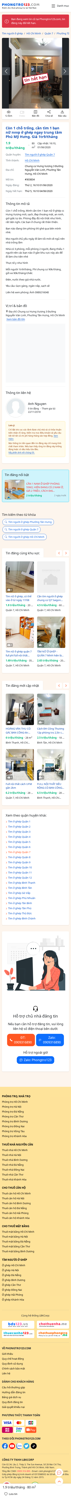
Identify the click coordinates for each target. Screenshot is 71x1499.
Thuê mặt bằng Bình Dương (18, 1251)
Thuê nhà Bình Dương (15, 1160)
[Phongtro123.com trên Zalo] (19, 1448)
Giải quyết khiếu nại (13, 1407)
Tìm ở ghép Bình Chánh (22, 918)
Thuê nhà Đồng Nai (13, 1169)
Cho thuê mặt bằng (15, 1226)
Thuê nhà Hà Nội (11, 1155)
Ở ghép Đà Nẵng (11, 1275)
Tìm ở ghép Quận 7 (19, 852)
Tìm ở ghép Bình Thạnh (21, 882)
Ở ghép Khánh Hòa (13, 1299)
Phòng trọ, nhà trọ (16, 1096)
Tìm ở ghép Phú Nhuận (21, 898)
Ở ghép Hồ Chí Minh (13, 1265)
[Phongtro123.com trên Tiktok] (34, 1448)
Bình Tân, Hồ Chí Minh (49, 742)
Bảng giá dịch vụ (11, 1397)
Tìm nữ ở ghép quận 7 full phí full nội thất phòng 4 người (19, 653)
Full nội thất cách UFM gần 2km (19, 786)
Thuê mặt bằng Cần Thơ (16, 1246)
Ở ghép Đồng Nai (12, 1290)
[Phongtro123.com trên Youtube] (12, 1448)
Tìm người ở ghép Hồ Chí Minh (26, 537)
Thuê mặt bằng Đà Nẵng (16, 1241)
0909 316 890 (23, 1471)
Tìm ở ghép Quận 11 (20, 872)
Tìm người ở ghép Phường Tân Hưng (30, 522)
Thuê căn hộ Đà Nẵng (14, 1208)
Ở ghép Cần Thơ (11, 1285)
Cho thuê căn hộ (14, 1187)
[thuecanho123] (18, 1334)
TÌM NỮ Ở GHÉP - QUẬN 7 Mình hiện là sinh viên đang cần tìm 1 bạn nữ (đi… (50, 653)
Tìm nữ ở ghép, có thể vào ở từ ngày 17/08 (18, 598)
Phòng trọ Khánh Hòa (14, 1136)
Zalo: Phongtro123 (37, 1060)
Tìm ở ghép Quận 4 (19, 837)
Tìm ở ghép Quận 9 (19, 862)
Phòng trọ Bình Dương (15, 1121)
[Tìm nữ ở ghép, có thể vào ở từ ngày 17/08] (20, 577)
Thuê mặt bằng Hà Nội (15, 1236)
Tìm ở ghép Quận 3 (19, 831)
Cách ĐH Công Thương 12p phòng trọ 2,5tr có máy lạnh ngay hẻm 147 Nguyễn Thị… (51, 730)
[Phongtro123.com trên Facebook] (5, 1448)
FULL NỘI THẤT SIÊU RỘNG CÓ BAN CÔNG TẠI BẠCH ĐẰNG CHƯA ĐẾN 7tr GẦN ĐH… (50, 786)
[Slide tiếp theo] (63, 71)
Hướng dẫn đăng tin (13, 1392)
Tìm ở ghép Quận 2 (19, 826)
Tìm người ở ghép (14, 1259)
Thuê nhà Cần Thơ (12, 1174)
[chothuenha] (53, 1325)
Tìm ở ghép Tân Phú (19, 908)
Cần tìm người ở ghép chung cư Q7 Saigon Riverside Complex (50, 598)
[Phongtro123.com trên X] (26, 1448)
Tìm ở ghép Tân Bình (20, 903)
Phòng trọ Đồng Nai (13, 1126)
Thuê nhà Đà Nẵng (13, 1164)
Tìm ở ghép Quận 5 (19, 842)
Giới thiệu (7, 1354)
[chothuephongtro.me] (53, 1334)
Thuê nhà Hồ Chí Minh (15, 1150)
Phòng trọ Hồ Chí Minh (15, 1101)
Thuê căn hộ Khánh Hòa (16, 1218)
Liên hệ (6, 1373)
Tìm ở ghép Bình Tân (20, 888)
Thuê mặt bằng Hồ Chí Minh (18, 1231)
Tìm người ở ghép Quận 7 (40, 154)
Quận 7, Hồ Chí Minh (17, 610)
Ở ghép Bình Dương (13, 1280)
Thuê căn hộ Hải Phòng (15, 1213)
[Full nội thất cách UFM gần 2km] (20, 764)
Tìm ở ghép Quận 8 (19, 857)
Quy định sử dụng (12, 1363)
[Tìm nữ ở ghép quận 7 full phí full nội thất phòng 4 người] (20, 632)
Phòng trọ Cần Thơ (12, 1116)
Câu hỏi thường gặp (13, 1387)
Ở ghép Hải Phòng (12, 1294)
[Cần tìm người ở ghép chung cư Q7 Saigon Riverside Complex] (51, 577)
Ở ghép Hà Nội (10, 1270)
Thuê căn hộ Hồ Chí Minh (16, 1193)
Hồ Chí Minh (32, 160)
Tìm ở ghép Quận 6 (19, 847)
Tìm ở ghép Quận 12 (20, 877)
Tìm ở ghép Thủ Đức (20, 913)
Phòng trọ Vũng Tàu (13, 1131)
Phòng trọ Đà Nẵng (13, 1111)
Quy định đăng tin (12, 1402)
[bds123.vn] (18, 1325)
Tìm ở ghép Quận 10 (20, 867)
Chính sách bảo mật (13, 1368)
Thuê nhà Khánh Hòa (14, 1179)
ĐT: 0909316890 (23, 1039)
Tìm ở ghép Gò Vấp (19, 893)
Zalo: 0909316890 (52, 1039)
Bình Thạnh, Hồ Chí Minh (17, 743)
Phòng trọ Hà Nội (11, 1106)
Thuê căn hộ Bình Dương (16, 1203)
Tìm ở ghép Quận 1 (19, 821)
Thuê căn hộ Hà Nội (13, 1198)
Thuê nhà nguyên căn (17, 1144)
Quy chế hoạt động (13, 1358)
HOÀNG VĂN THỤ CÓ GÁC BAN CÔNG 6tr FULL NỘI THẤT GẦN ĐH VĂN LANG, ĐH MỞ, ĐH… (19, 730)
